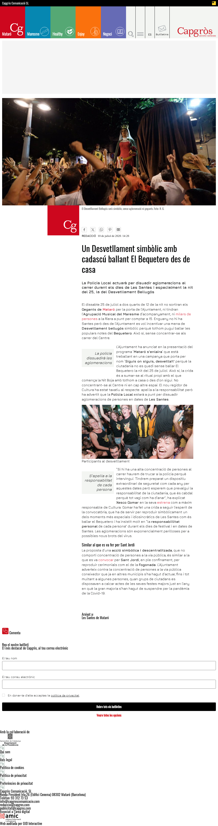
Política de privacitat (13, 775)
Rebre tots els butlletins (109, 706)
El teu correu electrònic (18, 677)
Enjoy (81, 34)
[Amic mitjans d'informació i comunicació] (109, 817)
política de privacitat (65, 695)
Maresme (33, 34)
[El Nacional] (214, 3)
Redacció (89, 235)
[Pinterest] (109, 229)
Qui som (5, 751)
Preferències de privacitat (16, 783)
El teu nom (9, 658)
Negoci (107, 34)
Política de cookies (12, 767)
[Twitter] (92, 229)
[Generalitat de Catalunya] (109, 740)
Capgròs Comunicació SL (15, 3)
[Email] (118, 229)
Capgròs (192, 32)
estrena (164, 502)
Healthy (58, 34)
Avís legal (6, 759)
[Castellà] (150, 22)
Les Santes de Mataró (95, 617)
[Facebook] (84, 229)
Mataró (6, 34)
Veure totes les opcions (109, 715)
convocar (105, 560)
